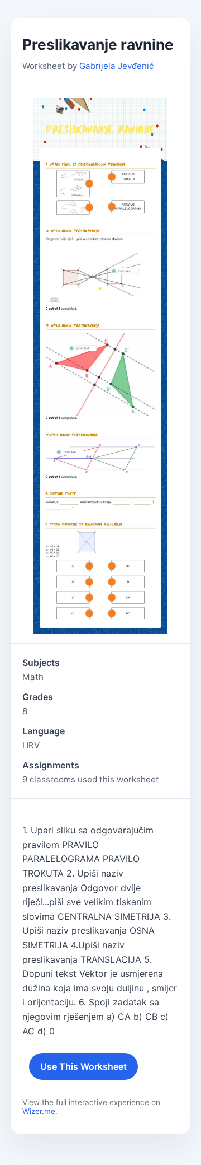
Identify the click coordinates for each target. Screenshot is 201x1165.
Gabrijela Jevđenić (116, 65)
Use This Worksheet (83, 1066)
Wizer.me (38, 1111)
